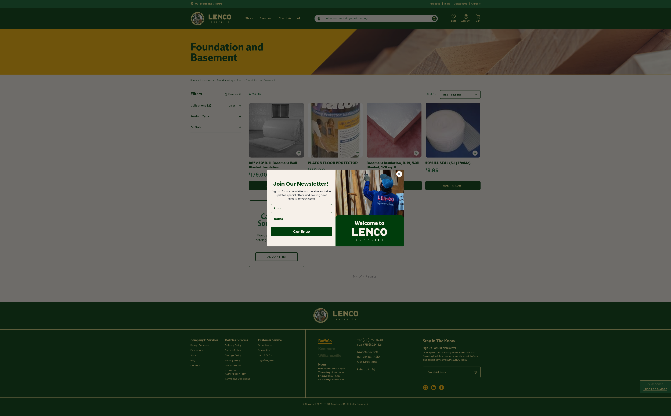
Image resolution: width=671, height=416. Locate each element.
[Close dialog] (399, 174)
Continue (301, 231)
